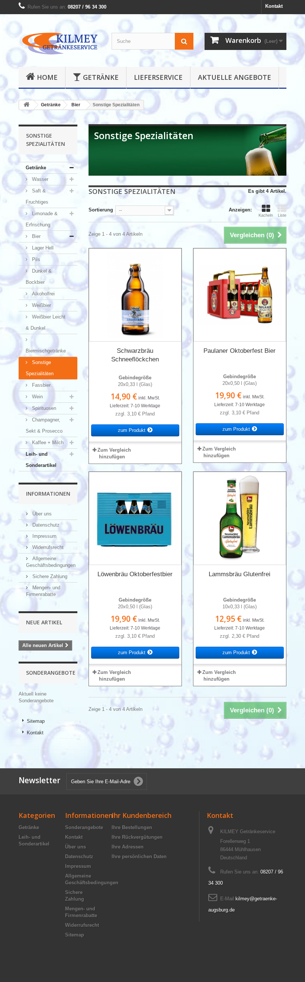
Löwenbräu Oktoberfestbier (135, 574)
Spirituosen (43, 408)
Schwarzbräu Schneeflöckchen (135, 355)
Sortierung (101, 210)
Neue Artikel (44, 622)
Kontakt (274, 6)
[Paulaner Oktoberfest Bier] (239, 295)
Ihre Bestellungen (132, 827)
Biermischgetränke (46, 351)
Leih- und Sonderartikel (41, 459)
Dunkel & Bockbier (39, 276)
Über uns (41, 514)
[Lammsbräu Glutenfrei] (239, 518)
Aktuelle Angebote (234, 77)
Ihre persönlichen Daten (139, 856)
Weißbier (40, 305)
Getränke (101, 77)
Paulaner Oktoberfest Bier (239, 350)
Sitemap (36, 721)
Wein (36, 396)
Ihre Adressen (128, 847)
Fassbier (40, 385)
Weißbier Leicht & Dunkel (45, 322)
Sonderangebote (51, 672)
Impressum (44, 536)
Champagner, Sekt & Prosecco (44, 425)
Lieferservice (158, 77)
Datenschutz (45, 525)
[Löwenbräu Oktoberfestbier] (135, 518)
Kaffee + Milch (47, 442)
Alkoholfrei (42, 294)
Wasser (39, 179)
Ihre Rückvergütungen (137, 837)
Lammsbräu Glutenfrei (239, 574)
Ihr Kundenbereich (141, 815)
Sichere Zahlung (49, 576)
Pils (35, 259)
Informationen (48, 493)
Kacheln (266, 215)
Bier (35, 236)
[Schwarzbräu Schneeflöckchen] (135, 295)
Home (47, 77)
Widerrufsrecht (47, 547)
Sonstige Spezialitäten (40, 368)
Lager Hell (42, 248)
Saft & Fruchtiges (37, 196)
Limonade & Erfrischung (42, 219)
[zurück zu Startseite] (26, 105)
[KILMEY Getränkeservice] (59, 43)
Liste (282, 215)
